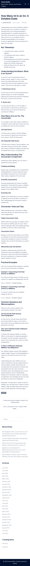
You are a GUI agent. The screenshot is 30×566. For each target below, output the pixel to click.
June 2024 (5, 533)
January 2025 (6, 517)
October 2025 (6, 492)
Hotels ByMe (5, 2)
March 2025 (5, 511)
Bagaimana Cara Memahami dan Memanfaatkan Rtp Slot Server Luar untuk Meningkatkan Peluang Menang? (13, 450)
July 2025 (5, 500)
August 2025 (5, 498)
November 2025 (6, 489)
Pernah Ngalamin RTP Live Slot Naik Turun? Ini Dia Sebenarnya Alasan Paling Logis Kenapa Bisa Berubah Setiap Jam (15, 433)
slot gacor (5, 543)
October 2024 (6, 522)
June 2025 (5, 503)
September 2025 (7, 495)
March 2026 (5, 478)
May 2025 (5, 506)
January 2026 (6, 484)
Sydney (15, 563)
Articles (24, 22)
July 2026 (5, 468)
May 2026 (5, 473)
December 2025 (6, 487)
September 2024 (7, 525)
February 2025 (6, 514)
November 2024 (6, 519)
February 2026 (6, 481)
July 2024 (5, 530)
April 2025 (5, 509)
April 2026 (5, 476)
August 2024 (5, 528)
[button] (25, 4)
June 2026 (5, 470)
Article (4, 392)
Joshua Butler (7, 22)
